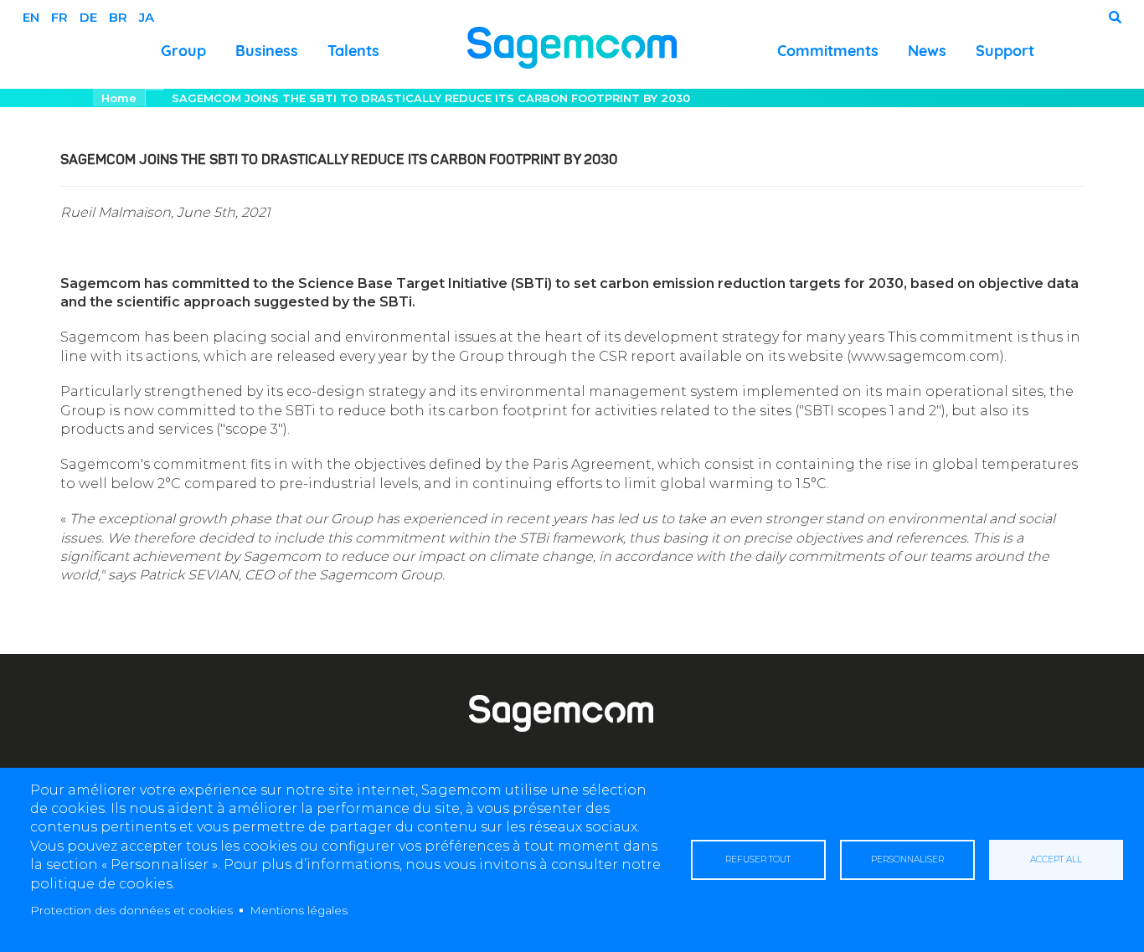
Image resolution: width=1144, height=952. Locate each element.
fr (59, 17)
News (927, 50)
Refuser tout (758, 859)
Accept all (1056, 859)
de (88, 17)
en (31, 17)
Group (183, 50)
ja (146, 17)
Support (1005, 50)
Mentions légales (299, 910)
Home (119, 98)
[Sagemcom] (572, 46)
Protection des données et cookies (131, 910)
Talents (353, 50)
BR (118, 17)
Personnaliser (907, 859)
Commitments (828, 50)
